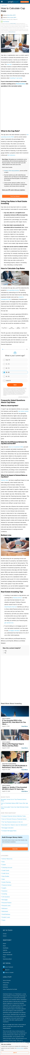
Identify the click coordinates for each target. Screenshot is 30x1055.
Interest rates (4, 480)
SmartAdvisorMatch (7, 959)
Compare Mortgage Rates (9, 830)
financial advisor (20, 83)
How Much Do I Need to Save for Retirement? (14, 825)
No (5, 652)
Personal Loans (6, 905)
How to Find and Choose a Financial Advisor (14, 819)
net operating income (13, 290)
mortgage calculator (14, 630)
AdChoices (5, 984)
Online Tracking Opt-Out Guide (10, 989)
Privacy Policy (6, 982)
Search (4, 943)
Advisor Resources (7, 858)
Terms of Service (7, 980)
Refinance (4, 908)
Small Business (6, 914)
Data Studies (5, 876)
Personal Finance (6, 902)
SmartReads (5, 948)
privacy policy (20, 1048)
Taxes (3, 920)
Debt (3, 879)
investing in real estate (16, 78)
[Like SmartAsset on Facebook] (4, 967)
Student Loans (6, 917)
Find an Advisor (24, 1)
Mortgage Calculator (8, 827)
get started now (8, 622)
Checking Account (7, 867)
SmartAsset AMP (7, 952)
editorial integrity (13, 23)
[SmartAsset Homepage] (13, 1)
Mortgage (4, 899)
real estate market (23, 411)
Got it (15, 1052)
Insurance (4, 891)
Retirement (5, 911)
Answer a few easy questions (11, 170)
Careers (4, 935)
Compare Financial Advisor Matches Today (14, 816)
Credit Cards (5, 870)
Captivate (5, 950)
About (4, 945)
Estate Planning (6, 882)
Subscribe (15, 848)
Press (4, 956)
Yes (5, 650)
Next (15, 385)
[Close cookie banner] (28, 1043)
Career (4, 864)
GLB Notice (5, 987)
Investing (4, 894)
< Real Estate (4, 5)
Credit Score (5, 873)
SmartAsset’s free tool (10, 606)
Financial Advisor (6, 885)
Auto (3, 861)
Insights (4, 888)
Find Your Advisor (15, 196)
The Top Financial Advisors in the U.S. (12, 822)
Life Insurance (6, 896)
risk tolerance (11, 155)
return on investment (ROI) (16, 447)
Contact (4, 933)
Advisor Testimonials (7, 954)
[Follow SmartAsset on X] (4, 970)
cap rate (9, 64)
